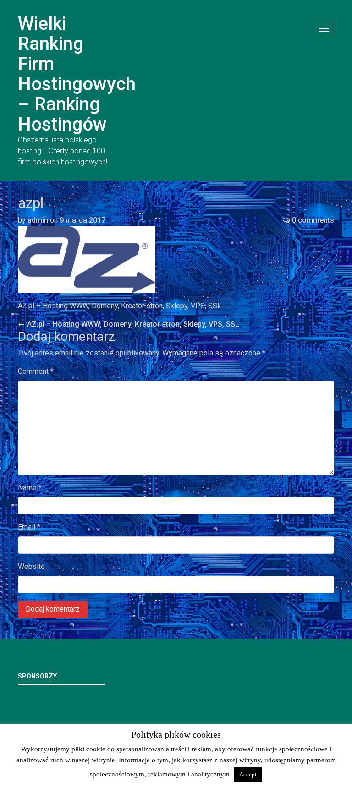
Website (31, 566)
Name (30, 487)
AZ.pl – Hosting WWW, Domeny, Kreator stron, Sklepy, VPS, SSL (128, 324)
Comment (36, 371)
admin (38, 220)
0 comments (313, 220)
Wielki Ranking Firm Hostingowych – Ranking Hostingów (77, 74)
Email (29, 527)
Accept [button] (248, 774)
